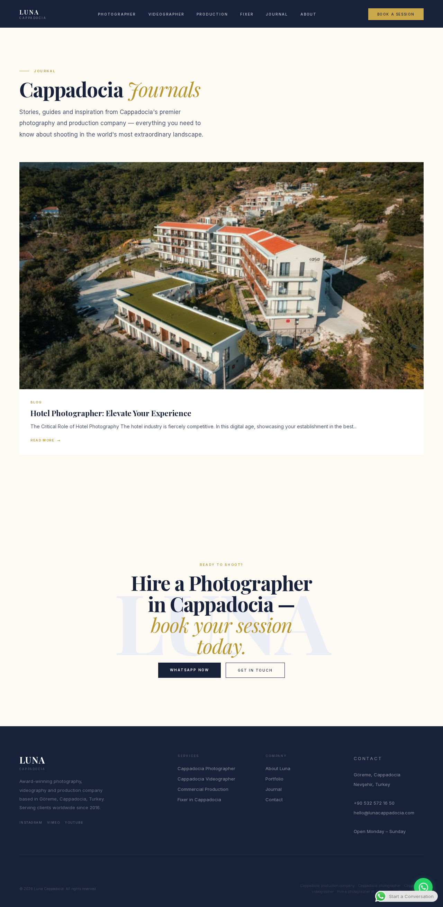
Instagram (30, 822)
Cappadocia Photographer (206, 768)
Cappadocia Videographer (206, 779)
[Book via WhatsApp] (423, 887)
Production (212, 14)
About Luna (277, 768)
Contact (274, 799)
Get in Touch (255, 670)
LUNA (33, 14)
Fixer (246, 14)
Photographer (117, 14)
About (308, 14)
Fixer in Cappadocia (199, 799)
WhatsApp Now (189, 670)
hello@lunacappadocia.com (384, 812)
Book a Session (396, 14)
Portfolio (274, 779)
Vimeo (53, 822)
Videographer (166, 14)
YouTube (74, 822)
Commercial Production (203, 789)
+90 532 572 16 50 (374, 803)
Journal (277, 14)
